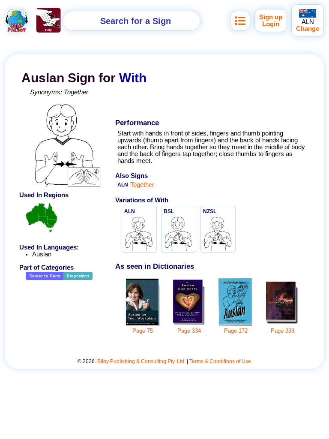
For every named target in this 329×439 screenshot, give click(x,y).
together (76, 92)
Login (270, 24)
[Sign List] (240, 21)
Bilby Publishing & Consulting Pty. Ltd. (141, 361)
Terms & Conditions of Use (220, 361)
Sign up (270, 17)
